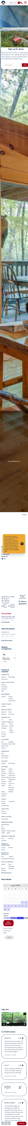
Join (23, 579)
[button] (3, 657)
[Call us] (21, 3)
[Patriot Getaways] (3, 3)
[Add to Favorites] (24, 515)
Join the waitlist (22, 597)
